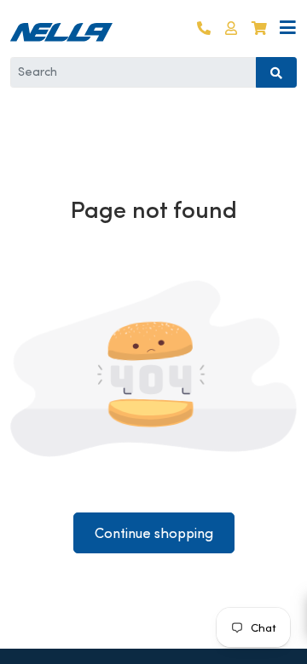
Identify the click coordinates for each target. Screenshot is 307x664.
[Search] (276, 72)
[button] (231, 28)
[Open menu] (288, 28)
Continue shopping (154, 533)
